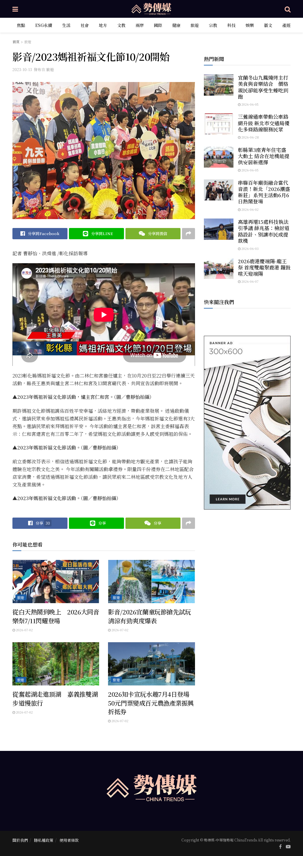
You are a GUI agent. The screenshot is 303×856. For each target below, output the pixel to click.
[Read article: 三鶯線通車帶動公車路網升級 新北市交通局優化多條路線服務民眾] (218, 124)
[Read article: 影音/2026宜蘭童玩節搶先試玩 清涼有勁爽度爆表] (151, 581)
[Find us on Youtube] (288, 846)
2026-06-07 (250, 281)
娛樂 (250, 25)
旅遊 (195, 25)
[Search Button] (288, 9)
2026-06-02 (250, 209)
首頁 (16, 41)
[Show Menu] (15, 9)
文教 (121, 25)
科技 (231, 25)
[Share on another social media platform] (188, 233)
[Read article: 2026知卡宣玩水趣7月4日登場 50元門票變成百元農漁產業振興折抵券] (151, 664)
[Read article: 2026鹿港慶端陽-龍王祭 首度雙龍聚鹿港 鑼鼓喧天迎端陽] (218, 268)
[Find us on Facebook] (280, 846)
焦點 (21, 25)
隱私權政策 (43, 840)
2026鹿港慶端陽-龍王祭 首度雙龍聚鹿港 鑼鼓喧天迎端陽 (264, 267)
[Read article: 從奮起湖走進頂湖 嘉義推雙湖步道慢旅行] (55, 664)
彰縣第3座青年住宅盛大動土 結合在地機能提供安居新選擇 (263, 156)
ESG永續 (43, 25)
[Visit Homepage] (151, 9)
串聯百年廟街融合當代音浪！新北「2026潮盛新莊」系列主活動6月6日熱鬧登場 (264, 192)
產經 (286, 25)
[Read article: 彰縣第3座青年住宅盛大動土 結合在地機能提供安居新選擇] (218, 157)
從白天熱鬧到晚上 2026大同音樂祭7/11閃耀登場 (55, 616)
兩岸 (140, 25)
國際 (158, 25)
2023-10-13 (22, 69)
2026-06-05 (250, 104)
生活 (66, 25)
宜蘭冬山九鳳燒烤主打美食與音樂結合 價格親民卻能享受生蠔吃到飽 (263, 87)
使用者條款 (69, 840)
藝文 (268, 25)
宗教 (213, 25)
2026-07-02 (24, 629)
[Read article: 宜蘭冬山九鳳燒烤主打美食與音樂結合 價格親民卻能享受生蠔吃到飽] (218, 85)
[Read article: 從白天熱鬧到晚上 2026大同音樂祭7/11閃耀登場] (55, 581)
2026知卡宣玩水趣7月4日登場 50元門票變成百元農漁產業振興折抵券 (151, 703)
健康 (176, 25)
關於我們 (20, 840)
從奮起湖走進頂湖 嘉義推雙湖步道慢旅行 (55, 698)
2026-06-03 (250, 248)
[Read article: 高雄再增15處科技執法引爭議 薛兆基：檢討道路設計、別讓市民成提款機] (218, 229)
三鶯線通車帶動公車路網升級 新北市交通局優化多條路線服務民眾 (263, 123)
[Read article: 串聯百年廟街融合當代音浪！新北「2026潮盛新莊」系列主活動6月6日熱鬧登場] (218, 190)
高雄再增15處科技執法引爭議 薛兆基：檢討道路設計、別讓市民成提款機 (263, 231)
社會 (84, 25)
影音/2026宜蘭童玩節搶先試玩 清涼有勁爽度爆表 (149, 616)
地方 (103, 25)
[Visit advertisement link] (247, 423)
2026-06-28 (250, 137)
